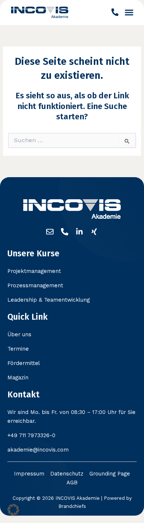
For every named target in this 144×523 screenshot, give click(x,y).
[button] (129, 13)
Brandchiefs (72, 506)
